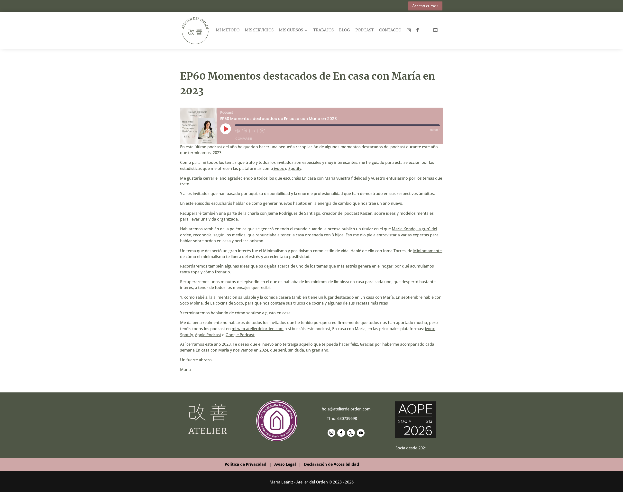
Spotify (294, 168)
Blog (344, 30)
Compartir (243, 139)
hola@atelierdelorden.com (346, 409)
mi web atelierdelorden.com (258, 328)
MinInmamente (427, 250)
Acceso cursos (425, 6)
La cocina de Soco (226, 303)
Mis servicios (259, 30)
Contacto (390, 30)
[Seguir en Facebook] (341, 433)
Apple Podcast (208, 334)
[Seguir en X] (351, 433)
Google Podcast (240, 334)
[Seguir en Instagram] (331, 433)
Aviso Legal (285, 464)
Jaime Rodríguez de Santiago (293, 213)
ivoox (279, 168)
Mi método (227, 30)
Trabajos (323, 30)
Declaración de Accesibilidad (331, 464)
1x (253, 131)
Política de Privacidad (245, 464)
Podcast (364, 30)
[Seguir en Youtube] (361, 433)
